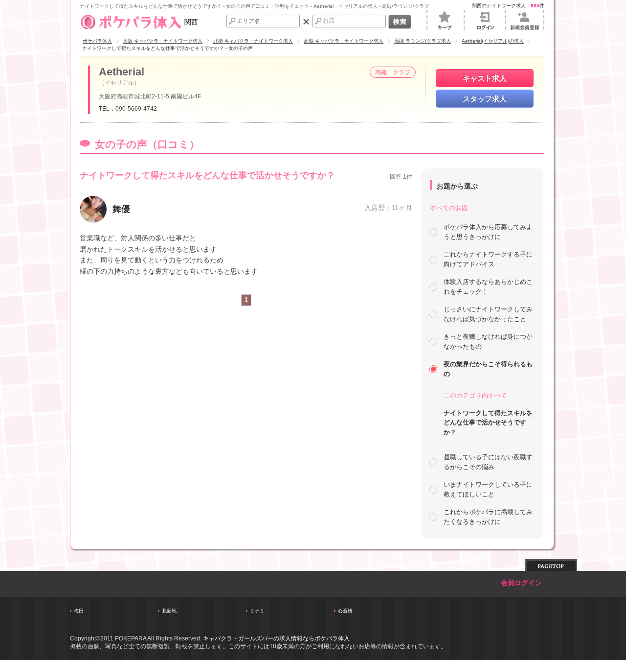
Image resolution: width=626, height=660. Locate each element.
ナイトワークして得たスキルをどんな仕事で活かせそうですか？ (488, 422)
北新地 (169, 610)
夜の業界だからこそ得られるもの (488, 368)
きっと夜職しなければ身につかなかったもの (488, 341)
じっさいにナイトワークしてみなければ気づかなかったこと (488, 314)
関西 (191, 22)
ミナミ (257, 610)
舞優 (121, 209)
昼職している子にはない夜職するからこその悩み (488, 462)
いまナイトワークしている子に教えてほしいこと (488, 489)
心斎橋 (345, 610)
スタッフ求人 (485, 98)
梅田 (79, 610)
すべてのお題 (449, 208)
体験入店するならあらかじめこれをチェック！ (488, 286)
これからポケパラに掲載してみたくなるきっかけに (488, 516)
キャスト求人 (485, 78)
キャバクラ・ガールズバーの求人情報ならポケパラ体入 (276, 638)
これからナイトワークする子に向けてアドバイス (488, 259)
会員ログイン (521, 583)
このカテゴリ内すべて (475, 395)
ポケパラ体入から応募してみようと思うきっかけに (488, 231)
